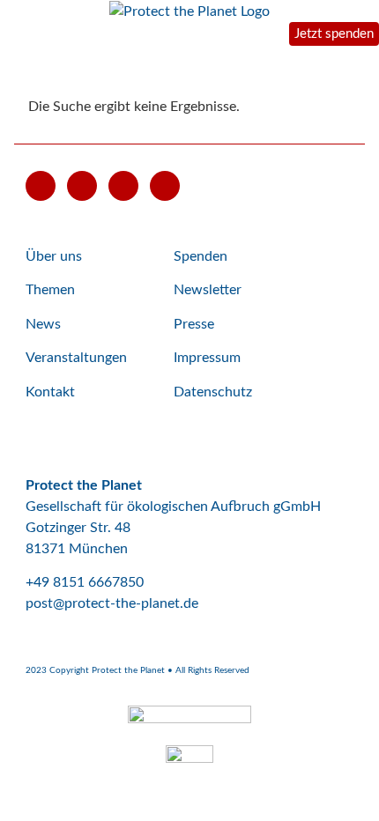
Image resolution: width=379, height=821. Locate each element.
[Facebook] (82, 186)
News (43, 324)
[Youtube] (41, 186)
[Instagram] (123, 186)
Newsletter (208, 290)
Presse (194, 324)
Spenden (200, 256)
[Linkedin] (165, 186)
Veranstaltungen (76, 358)
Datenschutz (213, 392)
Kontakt (50, 392)
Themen (50, 290)
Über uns (54, 256)
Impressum (207, 358)
